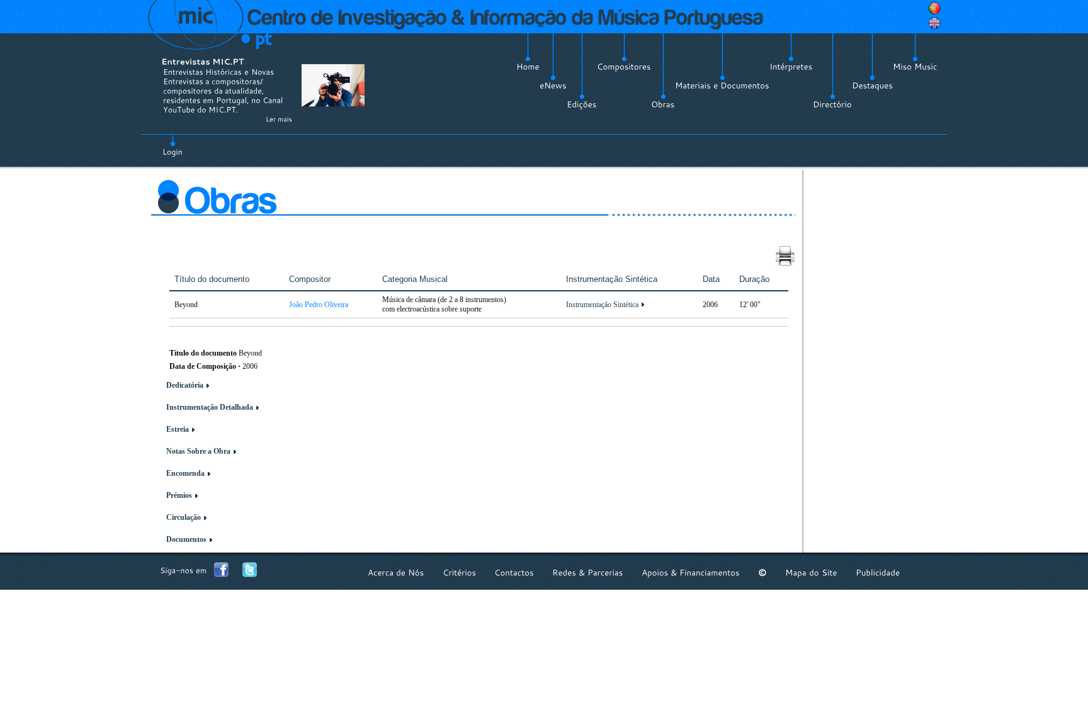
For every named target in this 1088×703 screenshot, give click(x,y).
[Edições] (582, 104)
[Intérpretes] (791, 67)
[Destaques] (872, 86)
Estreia (177, 429)
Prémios (179, 495)
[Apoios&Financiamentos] (691, 572)
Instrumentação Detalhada (209, 407)
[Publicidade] (878, 572)
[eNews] (553, 86)
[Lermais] (279, 119)
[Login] (172, 144)
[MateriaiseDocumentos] (722, 86)
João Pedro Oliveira (318, 304)
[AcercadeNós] (396, 572)
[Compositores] (624, 67)
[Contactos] (514, 572)
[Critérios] (459, 572)
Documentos (186, 539)
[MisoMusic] (915, 67)
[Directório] (832, 104)
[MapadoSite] (811, 572)
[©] (762, 572)
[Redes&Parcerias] (587, 572)
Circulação (183, 517)
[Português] (934, 8)
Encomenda (185, 473)
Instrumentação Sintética (602, 304)
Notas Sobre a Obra (198, 451)
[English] (934, 23)
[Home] (528, 67)
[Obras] (663, 104)
